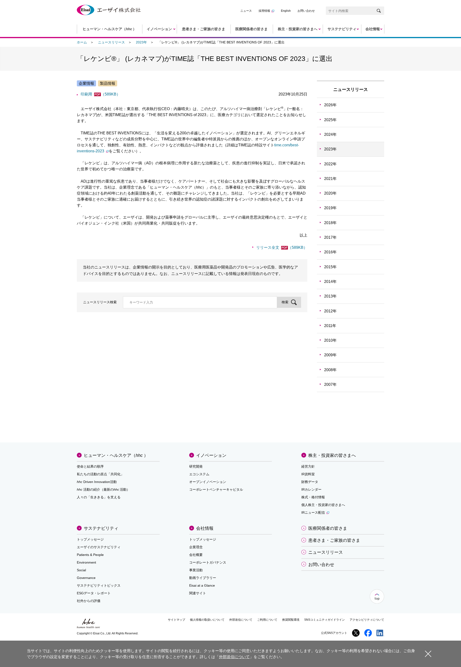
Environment (86, 562)
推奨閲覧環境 (290, 619)
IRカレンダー (311, 489)
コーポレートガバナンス (207, 562)
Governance (86, 578)
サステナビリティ (101, 528)
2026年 (330, 105)
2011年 (330, 326)
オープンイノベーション (207, 482)
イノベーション (211, 455)
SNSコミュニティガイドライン (324, 619)
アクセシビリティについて (367, 619)
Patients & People (90, 555)
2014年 (330, 282)
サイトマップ (176, 619)
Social (81, 570)
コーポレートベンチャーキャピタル (216, 489)
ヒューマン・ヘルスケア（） (116, 455)
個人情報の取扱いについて (207, 619)
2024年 (330, 134)
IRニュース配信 (313, 512)
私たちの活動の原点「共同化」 (100, 474)
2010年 (330, 340)
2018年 (330, 223)
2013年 (330, 296)
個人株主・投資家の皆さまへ (323, 505)
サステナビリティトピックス (99, 585)
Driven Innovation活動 (97, 482)
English (286, 10)
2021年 (330, 179)
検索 (285, 302)
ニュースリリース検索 (100, 302)
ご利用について (267, 619)
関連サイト (197, 593)
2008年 (330, 370)
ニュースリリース (111, 42)
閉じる (428, 653)
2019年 (330, 208)
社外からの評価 (88, 601)
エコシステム (199, 474)
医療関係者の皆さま (327, 528)
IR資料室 (308, 474)
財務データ (309, 482)
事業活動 (196, 570)
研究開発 (196, 466)
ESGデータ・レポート (94, 593)
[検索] (378, 10)
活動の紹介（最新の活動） (103, 489)
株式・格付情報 (313, 497)
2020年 (330, 193)
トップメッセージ (90, 539)
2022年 (330, 164)
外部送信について (240, 619)
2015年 (330, 267)
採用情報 (264, 10)
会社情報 (204, 528)
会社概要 (196, 555)
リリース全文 (281, 247)
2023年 (141, 42)
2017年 (330, 237)
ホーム (82, 42)
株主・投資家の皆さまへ (332, 455)
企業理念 (196, 547)
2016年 (330, 252)
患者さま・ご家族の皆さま (334, 540)
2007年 (330, 384)
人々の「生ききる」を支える (99, 497)
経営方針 (308, 466)
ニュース (246, 10)
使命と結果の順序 (90, 466)
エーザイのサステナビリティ (99, 547)
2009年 (330, 355)
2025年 (330, 120)
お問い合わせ (306, 10)
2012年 (330, 311)
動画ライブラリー (202, 578)
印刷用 (100, 94)
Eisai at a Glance (202, 585)
